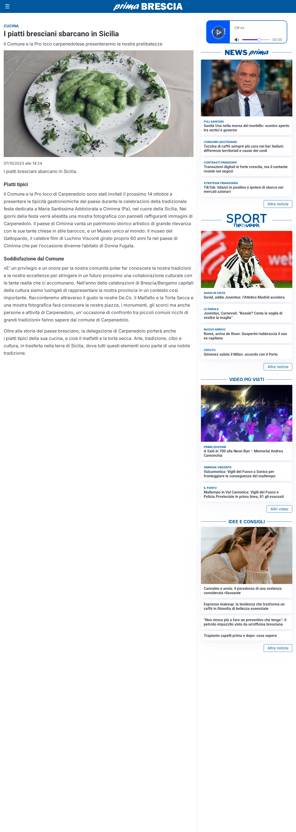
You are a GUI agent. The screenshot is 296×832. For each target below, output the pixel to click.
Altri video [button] (279, 509)
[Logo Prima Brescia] (148, 6)
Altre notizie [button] (278, 204)
